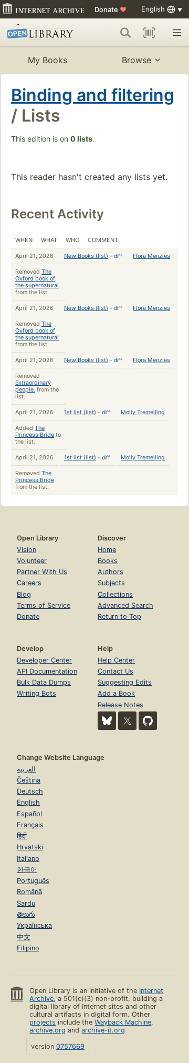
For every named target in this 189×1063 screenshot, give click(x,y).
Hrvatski (30, 847)
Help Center (116, 660)
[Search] (125, 33)
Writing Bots (36, 693)
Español (29, 814)
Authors (110, 572)
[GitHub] (148, 720)
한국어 (27, 870)
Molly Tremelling (143, 412)
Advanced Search (125, 605)
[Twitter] (127, 720)
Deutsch (30, 791)
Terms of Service (43, 605)
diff (118, 256)
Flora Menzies (151, 256)
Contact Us (115, 671)
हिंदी (22, 836)
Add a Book (116, 693)
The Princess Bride (34, 431)
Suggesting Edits (125, 682)
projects (42, 1022)
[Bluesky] (107, 720)
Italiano (28, 859)
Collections (115, 594)
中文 (23, 937)
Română (29, 892)
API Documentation (47, 671)
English (28, 802)
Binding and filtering (92, 95)
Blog (24, 594)
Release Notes (120, 705)
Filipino (28, 948)
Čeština (28, 780)
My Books (47, 60)
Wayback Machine (122, 1022)
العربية (26, 769)
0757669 (70, 1046)
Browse (136, 60)
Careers (29, 583)
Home (107, 550)
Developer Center (44, 660)
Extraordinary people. (33, 386)
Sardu (26, 903)
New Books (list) (86, 256)
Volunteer (32, 561)
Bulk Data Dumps (44, 682)
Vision (26, 550)
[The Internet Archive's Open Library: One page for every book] (41, 32)
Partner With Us (42, 572)
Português (33, 881)
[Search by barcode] (149, 33)
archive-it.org (103, 1030)
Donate (110, 9)
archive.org (47, 1030)
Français (30, 825)
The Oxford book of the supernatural (37, 278)
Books (108, 561)
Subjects (111, 583)
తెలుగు (26, 914)
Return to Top (119, 616)
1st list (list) (80, 412)
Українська (34, 925)
